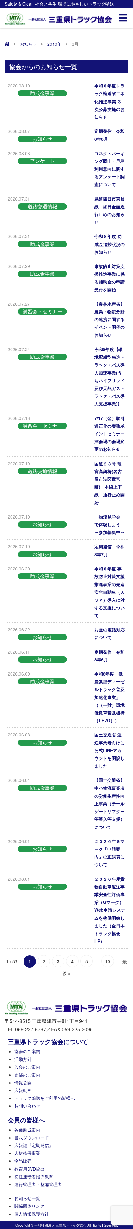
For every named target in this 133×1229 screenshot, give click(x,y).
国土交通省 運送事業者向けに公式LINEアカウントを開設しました (109, 750)
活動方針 (23, 1059)
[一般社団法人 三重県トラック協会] (59, 17)
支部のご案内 (27, 1075)
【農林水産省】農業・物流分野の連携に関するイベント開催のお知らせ (109, 319)
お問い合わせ (27, 1106)
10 (107, 961)
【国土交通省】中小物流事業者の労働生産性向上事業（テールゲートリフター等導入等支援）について (109, 803)
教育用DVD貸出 (29, 1169)
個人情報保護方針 (31, 1214)
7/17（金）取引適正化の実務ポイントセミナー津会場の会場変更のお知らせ (109, 433)
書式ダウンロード (31, 1137)
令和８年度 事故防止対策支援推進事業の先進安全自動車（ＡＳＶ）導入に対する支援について (109, 592)
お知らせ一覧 (27, 1198)
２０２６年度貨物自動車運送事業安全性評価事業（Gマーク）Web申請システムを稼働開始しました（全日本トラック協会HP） (109, 910)
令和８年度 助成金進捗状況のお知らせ (109, 244)
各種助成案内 (27, 1130)
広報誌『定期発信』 (33, 1145)
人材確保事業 (27, 1153)
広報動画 (23, 1090)
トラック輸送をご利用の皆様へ (44, 1098)
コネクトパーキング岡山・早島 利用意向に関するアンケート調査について (109, 169)
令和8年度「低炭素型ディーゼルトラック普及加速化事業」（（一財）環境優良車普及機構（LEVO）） (109, 697)
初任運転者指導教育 (33, 1176)
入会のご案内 (27, 1067)
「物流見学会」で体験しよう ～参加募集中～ (109, 524)
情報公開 (23, 1082)
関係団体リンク (29, 1206)
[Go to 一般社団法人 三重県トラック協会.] (7, 44)
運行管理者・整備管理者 (38, 1184)
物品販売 (23, 1161)
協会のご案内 (27, 1051)
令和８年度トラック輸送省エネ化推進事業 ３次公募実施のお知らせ (109, 101)
